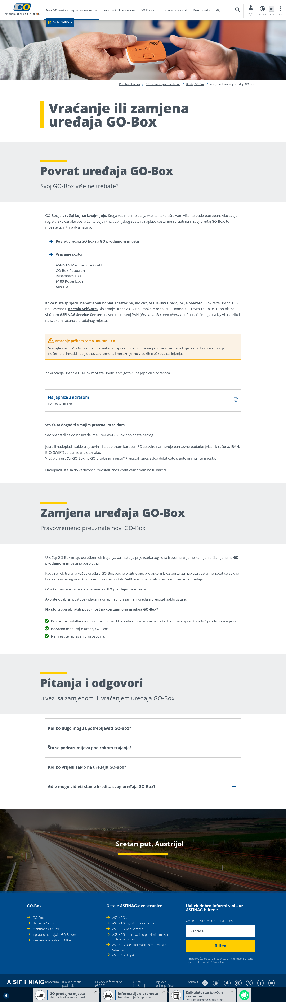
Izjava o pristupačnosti (166, 984)
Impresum (51, 982)
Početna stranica (129, 84)
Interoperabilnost (173, 10)
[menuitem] (73, 10)
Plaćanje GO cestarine (118, 10)
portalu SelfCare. (83, 308)
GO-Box (38, 917)
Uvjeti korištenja (140, 984)
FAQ (217, 10)
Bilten (220, 945)
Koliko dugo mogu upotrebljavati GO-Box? (89, 728)
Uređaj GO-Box (195, 84)
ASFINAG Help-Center (127, 955)
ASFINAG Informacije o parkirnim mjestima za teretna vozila (142, 936)
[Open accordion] (28, 903)
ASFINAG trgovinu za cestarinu (133, 923)
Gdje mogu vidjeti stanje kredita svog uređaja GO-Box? (101, 786)
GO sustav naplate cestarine (163, 84)
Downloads (201, 10)
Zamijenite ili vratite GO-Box (52, 940)
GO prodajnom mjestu (119, 241)
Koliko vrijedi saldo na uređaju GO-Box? (87, 767)
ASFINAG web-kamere (127, 929)
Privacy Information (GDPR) (109, 984)
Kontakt (192, 982)
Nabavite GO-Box (45, 923)
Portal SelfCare (62, 22)
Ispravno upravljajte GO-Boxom (55, 934)
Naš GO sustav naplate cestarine (71, 10)
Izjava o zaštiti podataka (71, 984)
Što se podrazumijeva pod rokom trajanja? (89, 747)
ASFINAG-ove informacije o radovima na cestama (140, 947)
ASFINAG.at (120, 917)
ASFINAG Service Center (81, 314)
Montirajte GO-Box (46, 929)
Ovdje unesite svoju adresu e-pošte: (211, 920)
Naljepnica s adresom (68, 397)
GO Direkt (148, 10)
